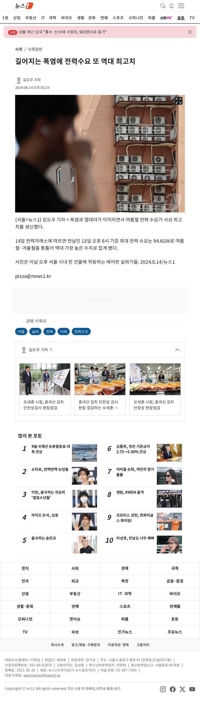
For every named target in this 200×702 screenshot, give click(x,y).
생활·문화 (25, 606)
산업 (25, 593)
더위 (63, 331)
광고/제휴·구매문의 (85, 645)
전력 (49, 331)
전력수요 (81, 331)
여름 (21, 331)
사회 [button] (18, 49)
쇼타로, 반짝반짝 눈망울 (50, 469)
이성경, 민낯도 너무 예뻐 (135, 538)
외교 (75, 581)
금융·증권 (175, 581)
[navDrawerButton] (181, 6)
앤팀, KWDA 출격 (130, 492)
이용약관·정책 (118, 645)
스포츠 (125, 606)
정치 (25, 568)
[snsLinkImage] (163, 689)
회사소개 (57, 645)
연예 (75, 606)
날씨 (35, 331)
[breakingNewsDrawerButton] (171, 5)
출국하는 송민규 (43, 538)
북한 (125, 581)
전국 (25, 581)
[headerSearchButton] (162, 5)
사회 (75, 568)
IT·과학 (125, 593)
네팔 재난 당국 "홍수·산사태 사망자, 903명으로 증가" (58, 32)
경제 (125, 568)
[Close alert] (190, 32)
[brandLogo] (24, 5)
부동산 (75, 593)
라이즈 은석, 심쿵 (44, 515)
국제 (175, 568)
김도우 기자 (32, 80)
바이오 (175, 593)
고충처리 (143, 645)
